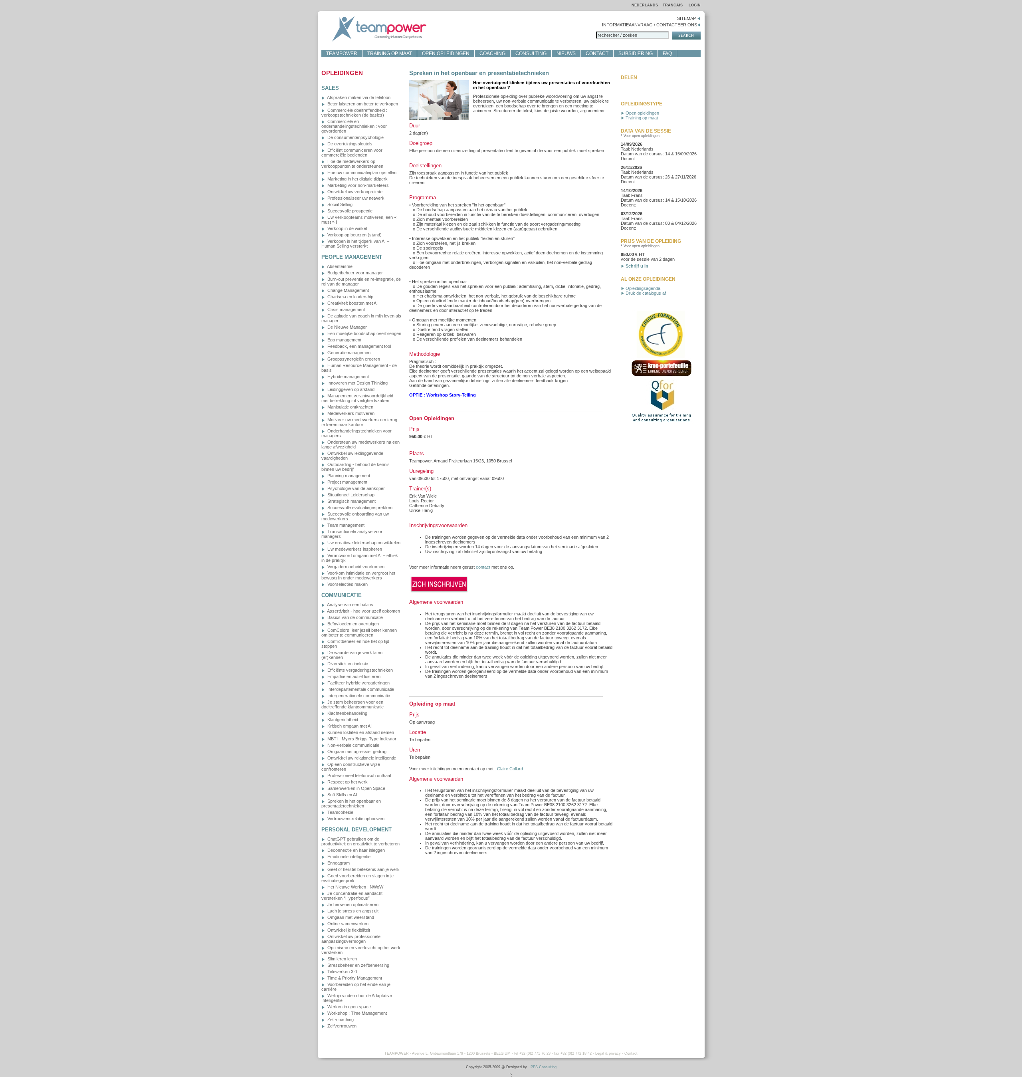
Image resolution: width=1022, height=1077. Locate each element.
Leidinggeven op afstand (350, 389)
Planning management (348, 475)
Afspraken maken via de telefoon (358, 97)
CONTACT (597, 53)
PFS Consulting (544, 1067)
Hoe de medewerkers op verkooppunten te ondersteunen (352, 164)
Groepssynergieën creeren (353, 359)
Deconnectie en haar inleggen (355, 850)
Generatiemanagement (349, 352)
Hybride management (347, 376)
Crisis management (345, 309)
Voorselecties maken (347, 584)
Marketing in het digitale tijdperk (357, 179)
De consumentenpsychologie (355, 137)
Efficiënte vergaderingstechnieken (359, 670)
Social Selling (339, 204)
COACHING (492, 53)
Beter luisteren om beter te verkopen (362, 103)
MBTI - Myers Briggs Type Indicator (361, 738)
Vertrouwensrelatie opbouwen (355, 818)
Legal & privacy (608, 1053)
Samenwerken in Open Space (355, 788)
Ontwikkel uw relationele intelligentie (361, 758)
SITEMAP (687, 18)
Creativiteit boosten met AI (352, 303)
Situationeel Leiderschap (350, 494)
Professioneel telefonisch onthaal (358, 775)
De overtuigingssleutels (349, 143)
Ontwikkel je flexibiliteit (348, 930)
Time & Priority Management (354, 978)
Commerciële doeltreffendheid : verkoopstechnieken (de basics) (354, 112)
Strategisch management (351, 501)
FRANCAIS (673, 5)
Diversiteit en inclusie (347, 663)
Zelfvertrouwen (341, 1025)
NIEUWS (566, 53)
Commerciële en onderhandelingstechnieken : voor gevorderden (354, 126)
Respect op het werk (347, 781)
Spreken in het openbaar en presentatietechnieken (351, 803)
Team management (345, 525)
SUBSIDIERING (635, 53)
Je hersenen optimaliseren (352, 904)
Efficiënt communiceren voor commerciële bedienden (351, 152)
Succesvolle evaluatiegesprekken (359, 507)
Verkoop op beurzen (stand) (354, 234)
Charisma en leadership (349, 296)
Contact (631, 1053)
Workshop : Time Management (356, 1013)
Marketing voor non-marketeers (357, 185)
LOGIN (695, 5)
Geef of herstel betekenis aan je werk (363, 869)
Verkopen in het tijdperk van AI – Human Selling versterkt (355, 243)
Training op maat (641, 117)
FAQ (667, 53)
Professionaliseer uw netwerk (355, 198)
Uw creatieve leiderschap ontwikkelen (363, 542)
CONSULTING (531, 53)
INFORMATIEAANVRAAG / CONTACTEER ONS (649, 24)
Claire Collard (510, 768)
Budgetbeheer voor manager (354, 272)
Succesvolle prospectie (349, 210)
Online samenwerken (347, 923)
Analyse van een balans (349, 604)
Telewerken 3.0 (341, 971)
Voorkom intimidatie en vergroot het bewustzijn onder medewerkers (358, 575)
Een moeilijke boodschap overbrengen (363, 333)
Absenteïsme (339, 266)
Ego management (343, 339)
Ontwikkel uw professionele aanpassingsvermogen (350, 939)
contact (483, 567)
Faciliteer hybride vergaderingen (358, 682)
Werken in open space (348, 1006)
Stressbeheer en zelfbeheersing (357, 965)
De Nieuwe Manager (346, 327)
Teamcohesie (339, 812)
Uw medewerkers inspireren (354, 549)
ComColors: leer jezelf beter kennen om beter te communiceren (359, 632)
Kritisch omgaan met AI (349, 726)
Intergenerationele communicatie (358, 695)
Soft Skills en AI (341, 794)
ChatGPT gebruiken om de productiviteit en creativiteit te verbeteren (360, 841)
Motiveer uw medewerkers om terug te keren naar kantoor (359, 422)
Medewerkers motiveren (350, 413)
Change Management (347, 290)
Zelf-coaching (340, 1019)
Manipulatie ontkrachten (349, 407)
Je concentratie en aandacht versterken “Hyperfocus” (351, 895)
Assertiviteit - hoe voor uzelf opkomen (363, 611)
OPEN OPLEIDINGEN (445, 53)
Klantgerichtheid (342, 719)
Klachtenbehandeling (346, 713)
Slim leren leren (341, 958)
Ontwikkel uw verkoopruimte (354, 191)
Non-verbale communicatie (352, 745)
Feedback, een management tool (358, 346)
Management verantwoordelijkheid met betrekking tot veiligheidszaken (357, 398)
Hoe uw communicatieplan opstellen (361, 172)
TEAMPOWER (341, 53)
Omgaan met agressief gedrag (356, 751)
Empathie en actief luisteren (353, 676)
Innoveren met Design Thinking (357, 383)
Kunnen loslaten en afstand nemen (360, 732)
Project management (346, 482)
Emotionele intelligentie (348, 856)
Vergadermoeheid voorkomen (355, 566)
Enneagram (338, 863)
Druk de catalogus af (645, 293)
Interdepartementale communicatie (360, 689)
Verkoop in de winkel (346, 228)
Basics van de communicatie (354, 617)
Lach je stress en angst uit (352, 910)
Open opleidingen (641, 113)
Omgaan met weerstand (350, 917)
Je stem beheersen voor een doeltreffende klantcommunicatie (352, 704)
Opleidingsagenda (642, 288)
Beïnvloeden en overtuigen (352, 623)
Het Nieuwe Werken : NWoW (354, 887)
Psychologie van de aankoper (355, 488)
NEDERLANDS (645, 5)
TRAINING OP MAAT (389, 53)
